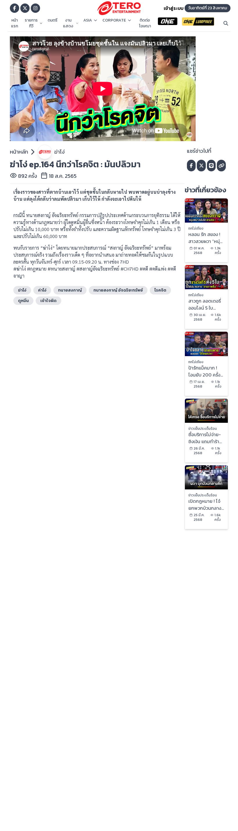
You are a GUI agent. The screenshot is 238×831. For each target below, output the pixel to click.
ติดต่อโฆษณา (145, 23)
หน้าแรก (14, 23)
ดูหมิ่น (23, 301)
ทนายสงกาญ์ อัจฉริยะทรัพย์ (118, 290)
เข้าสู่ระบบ (173, 8)
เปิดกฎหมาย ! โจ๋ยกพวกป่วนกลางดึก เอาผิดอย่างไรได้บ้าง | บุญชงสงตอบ (205, 505)
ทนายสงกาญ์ (70, 290)
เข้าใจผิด (48, 301)
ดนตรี (52, 20)
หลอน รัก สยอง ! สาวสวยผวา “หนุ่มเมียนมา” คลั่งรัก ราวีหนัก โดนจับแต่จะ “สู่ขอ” (206, 238)
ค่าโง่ (42, 290)
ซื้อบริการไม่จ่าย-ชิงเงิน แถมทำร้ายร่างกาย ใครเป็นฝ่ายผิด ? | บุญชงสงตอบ (205, 438)
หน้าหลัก (19, 152)
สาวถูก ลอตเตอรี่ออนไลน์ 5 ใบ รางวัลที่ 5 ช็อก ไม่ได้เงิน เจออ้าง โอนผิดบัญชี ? (205, 304)
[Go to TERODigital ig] (35, 8)
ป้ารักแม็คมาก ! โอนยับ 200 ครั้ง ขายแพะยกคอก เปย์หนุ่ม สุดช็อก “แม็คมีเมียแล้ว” (204, 371)
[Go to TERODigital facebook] (14, 8)
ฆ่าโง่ (59, 152)
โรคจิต (160, 290)
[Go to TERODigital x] (25, 8)
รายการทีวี (31, 23)
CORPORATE (114, 20)
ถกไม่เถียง (195, 228)
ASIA (87, 20)
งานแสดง (68, 23)
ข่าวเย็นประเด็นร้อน (202, 428)
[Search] (225, 23)
